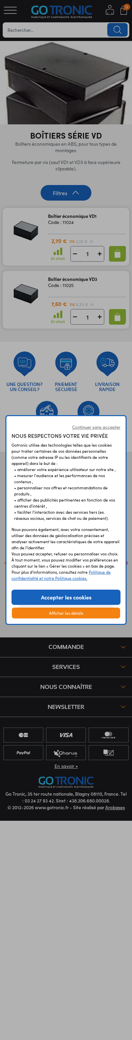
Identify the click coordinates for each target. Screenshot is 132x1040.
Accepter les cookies (66, 597)
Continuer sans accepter (96, 427)
